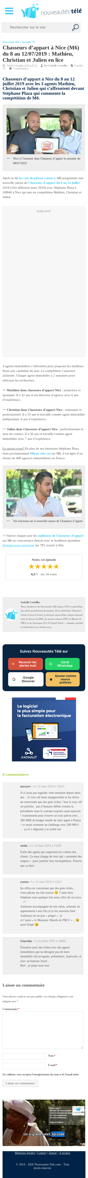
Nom (51, 1055)
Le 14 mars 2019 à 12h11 (46, 881)
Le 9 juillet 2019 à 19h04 (50, 941)
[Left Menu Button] (10, 11)
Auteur (52, 1153)
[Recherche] (75, 27)
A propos (64, 1153)
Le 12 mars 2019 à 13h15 (48, 786)
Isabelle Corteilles (58, 65)
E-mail (52, 1065)
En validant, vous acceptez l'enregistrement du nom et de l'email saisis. (41, 1074)
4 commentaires (21, 68)
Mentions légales (25, 1153)
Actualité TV (28, 42)
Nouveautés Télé (11, 42)
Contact (41, 1153)
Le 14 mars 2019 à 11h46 (45, 845)
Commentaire (11, 1009)
